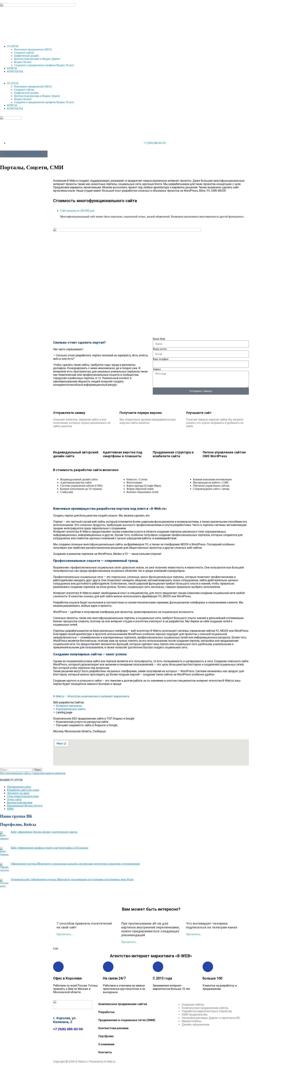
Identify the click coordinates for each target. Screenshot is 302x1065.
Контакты (105, 1052)
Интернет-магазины (69, 705)
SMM (10, 808)
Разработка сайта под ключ (23, 789)
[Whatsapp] (166, 898)
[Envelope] (125, 898)
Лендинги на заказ (18, 793)
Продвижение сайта (19, 786)
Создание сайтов (24, 52)
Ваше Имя (159, 338)
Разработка (106, 1012)
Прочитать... (65, 934)
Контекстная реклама (19, 802)
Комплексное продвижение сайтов (122, 1004)
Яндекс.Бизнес (23, 61)
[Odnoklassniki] (156, 898)
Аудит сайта (14, 799)
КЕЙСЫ (12, 68)
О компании (106, 1044)
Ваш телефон (160, 359)
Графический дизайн (26, 55)
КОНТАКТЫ (15, 71)
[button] (151, 77)
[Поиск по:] (16, 769)
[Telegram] (135, 898)
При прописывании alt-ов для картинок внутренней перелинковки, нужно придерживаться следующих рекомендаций (150, 929)
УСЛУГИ (12, 46)
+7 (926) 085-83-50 (68, 1029)
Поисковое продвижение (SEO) (33, 49)
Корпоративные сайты (71, 709)
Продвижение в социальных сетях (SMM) (126, 1020)
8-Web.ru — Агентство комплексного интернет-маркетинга (91, 696)
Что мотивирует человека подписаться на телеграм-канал (211, 925)
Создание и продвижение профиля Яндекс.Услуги (44, 65)
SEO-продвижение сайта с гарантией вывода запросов (32, 773)
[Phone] (176, 898)
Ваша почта (160, 348)
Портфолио (106, 1036)
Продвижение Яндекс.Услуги (24, 805)
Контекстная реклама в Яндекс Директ (37, 58)
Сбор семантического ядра (23, 796)
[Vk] (146, 898)
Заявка (157, 369)
